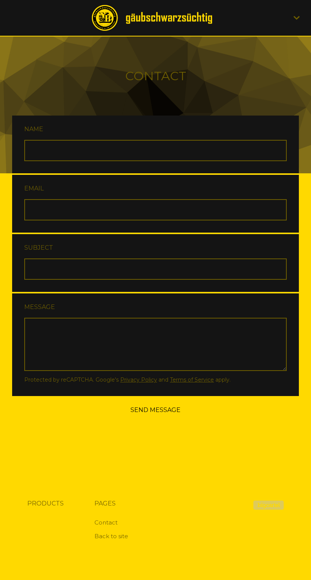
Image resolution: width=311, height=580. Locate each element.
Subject (38, 247)
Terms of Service (192, 379)
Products (45, 503)
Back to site (111, 536)
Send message (155, 410)
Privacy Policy (138, 379)
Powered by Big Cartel (268, 505)
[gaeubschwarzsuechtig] (155, 18)
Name (33, 129)
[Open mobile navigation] (296, 18)
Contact (106, 522)
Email (34, 188)
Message (39, 307)
